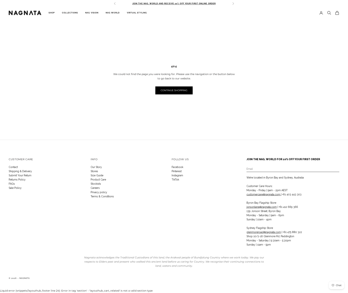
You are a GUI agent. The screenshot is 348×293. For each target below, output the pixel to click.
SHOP (52, 13)
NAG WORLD (113, 13)
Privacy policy (99, 192)
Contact (13, 167)
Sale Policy (15, 187)
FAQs (12, 183)
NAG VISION (91, 13)
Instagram (177, 175)
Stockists (96, 183)
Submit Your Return (20, 175)
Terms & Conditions (102, 196)
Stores (94, 171)
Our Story (96, 167)
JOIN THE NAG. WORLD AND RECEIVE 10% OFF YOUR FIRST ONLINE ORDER (174, 3)
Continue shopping (174, 90)
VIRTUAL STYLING (137, 13)
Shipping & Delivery (20, 171)
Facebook (177, 167)
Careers (95, 187)
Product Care (98, 179)
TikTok (175, 179)
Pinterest (177, 171)
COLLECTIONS (70, 13)
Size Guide (97, 175)
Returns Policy (17, 179)
